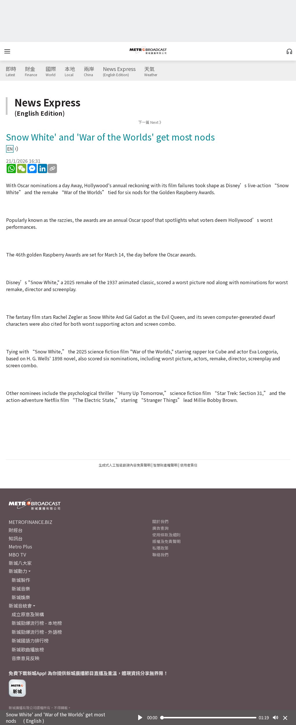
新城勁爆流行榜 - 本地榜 (37, 622)
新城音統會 (20, 605)
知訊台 (16, 538)
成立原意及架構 (28, 614)
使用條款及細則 (166, 534)
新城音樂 (21, 588)
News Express (119, 71)
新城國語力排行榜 (30, 640)
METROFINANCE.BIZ (30, 521)
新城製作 (21, 579)
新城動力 (18, 570)
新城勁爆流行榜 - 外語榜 (37, 631)
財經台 (16, 530)
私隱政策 (160, 548)
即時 (11, 71)
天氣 (150, 71)
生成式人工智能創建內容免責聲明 (125, 464)
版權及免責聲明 (166, 541)
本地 (70, 71)
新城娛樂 (21, 597)
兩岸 (89, 71)
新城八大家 (20, 562)
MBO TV (17, 554)
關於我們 (160, 521)
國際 (51, 71)
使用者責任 (188, 464)
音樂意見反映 (25, 658)
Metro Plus (20, 546)
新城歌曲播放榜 (28, 649)
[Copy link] (52, 168)
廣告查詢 (160, 528)
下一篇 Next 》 (150, 122)
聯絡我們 (160, 554)
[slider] (208, 717)
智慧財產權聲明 (165, 464)
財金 (31, 71)
